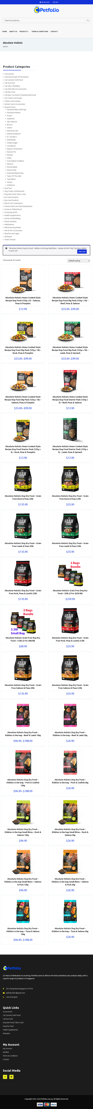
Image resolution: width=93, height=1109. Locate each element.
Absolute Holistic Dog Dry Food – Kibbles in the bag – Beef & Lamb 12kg (23, 733)
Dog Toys (8, 188)
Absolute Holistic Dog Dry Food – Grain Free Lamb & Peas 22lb (23, 544)
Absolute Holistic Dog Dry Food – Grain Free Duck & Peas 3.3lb (70, 497)
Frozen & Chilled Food (13, 209)
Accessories (9, 74)
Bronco (10, 125)
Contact (54, 31)
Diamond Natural (13, 134)
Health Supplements (12, 215)
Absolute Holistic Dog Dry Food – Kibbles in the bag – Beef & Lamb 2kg (70, 733)
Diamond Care (12, 131)
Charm (9, 128)
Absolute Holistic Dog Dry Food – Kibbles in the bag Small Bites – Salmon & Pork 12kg (22, 882)
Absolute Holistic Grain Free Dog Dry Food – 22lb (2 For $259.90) (70, 592)
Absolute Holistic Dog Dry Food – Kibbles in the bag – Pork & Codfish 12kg (23, 783)
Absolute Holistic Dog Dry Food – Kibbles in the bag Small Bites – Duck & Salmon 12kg (23, 832)
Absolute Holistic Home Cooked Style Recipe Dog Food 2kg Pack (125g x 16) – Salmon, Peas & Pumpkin (23, 400)
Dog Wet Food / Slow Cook (15, 194)
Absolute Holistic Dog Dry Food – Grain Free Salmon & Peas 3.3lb (70, 686)
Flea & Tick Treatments (13, 203)
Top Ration (11, 179)
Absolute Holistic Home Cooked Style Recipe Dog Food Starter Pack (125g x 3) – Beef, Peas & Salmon (70, 400)
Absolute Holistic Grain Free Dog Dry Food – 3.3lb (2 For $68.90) (23, 639)
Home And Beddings (12, 218)
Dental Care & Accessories (14, 104)
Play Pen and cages (11, 233)
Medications (9, 224)
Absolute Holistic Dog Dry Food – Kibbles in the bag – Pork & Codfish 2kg (70, 781)
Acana (9, 116)
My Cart (55, 2)
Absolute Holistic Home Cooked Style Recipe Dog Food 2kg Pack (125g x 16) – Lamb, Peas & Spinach (70, 350)
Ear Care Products (11, 197)
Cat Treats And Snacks (13, 98)
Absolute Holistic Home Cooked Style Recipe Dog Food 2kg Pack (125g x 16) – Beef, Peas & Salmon (70, 301)
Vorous (9, 182)
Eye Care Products (11, 200)
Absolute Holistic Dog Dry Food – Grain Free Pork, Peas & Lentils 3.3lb (70, 639)
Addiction (11, 119)
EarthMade (11, 140)
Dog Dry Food (9, 107)
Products (23, 31)
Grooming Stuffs (10, 212)
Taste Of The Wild (14, 176)
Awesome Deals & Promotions (16, 77)
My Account (45, 2)
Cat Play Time (9, 92)
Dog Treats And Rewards (14, 191)
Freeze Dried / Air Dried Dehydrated (18, 206)
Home (4, 31)
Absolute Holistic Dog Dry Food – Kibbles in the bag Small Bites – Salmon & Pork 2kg (70, 882)
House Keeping (10, 221)
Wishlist (6, 1052)
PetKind (10, 164)
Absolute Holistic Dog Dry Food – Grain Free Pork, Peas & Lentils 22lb (23, 592)
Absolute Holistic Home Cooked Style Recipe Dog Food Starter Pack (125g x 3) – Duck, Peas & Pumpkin (23, 449)
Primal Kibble (12, 167)
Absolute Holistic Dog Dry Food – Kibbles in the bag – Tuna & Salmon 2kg (70, 929)
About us (13, 31)
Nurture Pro (11, 152)
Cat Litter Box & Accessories (15, 89)
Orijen (9, 158)
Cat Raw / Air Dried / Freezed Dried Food (20, 95)
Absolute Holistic (14, 113)
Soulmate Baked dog (15, 173)
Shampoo (8, 236)
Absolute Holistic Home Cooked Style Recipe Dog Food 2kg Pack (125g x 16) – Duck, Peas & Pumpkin (23, 350)
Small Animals (10, 239)
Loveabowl (11, 146)
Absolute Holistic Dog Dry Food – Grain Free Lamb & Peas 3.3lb (70, 544)
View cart (81, 252)
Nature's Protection (14, 149)
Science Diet (11, 170)
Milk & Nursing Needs (12, 227)
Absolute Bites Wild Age (16, 109)
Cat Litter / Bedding (12, 86)
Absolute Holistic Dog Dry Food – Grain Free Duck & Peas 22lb (23, 497)
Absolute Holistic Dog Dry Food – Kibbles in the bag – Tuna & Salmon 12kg (23, 931)
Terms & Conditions (39, 31)
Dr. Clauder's (12, 137)
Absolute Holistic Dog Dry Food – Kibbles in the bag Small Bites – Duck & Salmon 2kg (70, 832)
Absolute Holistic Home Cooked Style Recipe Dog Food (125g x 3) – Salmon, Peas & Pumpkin (23, 301)
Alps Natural (12, 122)
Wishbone (11, 185)
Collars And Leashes (12, 101)
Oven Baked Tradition (15, 161)
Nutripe (10, 155)
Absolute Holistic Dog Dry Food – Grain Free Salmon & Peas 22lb (23, 686)
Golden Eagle (12, 143)
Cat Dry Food (9, 83)
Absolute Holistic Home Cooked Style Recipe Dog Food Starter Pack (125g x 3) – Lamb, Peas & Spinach (70, 449)
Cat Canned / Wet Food (13, 80)
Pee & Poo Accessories (13, 230)
